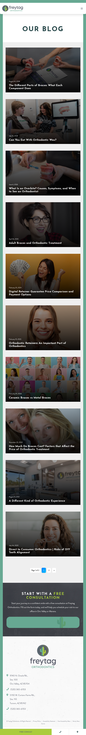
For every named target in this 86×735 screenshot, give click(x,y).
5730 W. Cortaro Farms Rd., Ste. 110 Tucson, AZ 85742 (22, 699)
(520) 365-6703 (18, 689)
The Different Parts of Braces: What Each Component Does (35, 86)
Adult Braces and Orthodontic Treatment (35, 242)
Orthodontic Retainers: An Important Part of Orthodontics (37, 344)
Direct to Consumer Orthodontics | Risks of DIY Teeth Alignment (39, 550)
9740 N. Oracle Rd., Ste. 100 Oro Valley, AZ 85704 (19, 679)
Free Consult (25, 732)
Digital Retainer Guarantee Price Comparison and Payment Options (41, 292)
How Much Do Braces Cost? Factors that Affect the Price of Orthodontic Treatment (41, 447)
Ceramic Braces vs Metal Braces (30, 397)
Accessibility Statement (49, 721)
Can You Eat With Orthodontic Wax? (32, 139)
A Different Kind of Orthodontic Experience (37, 500)
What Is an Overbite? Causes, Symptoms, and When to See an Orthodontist (42, 189)
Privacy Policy (37, 721)
